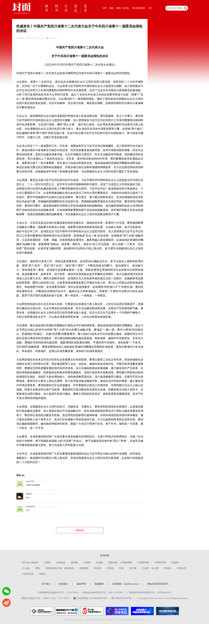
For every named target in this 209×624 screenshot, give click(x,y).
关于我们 (45, 584)
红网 (121, 568)
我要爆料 (99, 584)
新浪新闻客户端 (54, 568)
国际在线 (113, 562)
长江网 (155, 568)
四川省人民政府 (30, 562)
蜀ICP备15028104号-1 (122, 598)
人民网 (47, 562)
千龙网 (145, 568)
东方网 (132, 568)
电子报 (125, 8)
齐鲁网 (110, 568)
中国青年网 (143, 562)
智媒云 (42, 574)
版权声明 (81, 584)
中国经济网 (160, 562)
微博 (118, 8)
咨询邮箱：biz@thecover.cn (125, 584)
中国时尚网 (27, 574)
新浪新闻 (69, 568)
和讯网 (97, 568)
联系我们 (63, 584)
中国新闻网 (126, 562)
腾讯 (38, 568)
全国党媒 (60, 562)
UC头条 (26, 568)
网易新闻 (83, 568)
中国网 (86, 562)
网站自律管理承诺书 (157, 584)
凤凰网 (175, 562)
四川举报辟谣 (138, 8)
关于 (150, 8)
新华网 (74, 562)
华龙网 (167, 568)
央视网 (99, 562)
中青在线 (181, 568)
